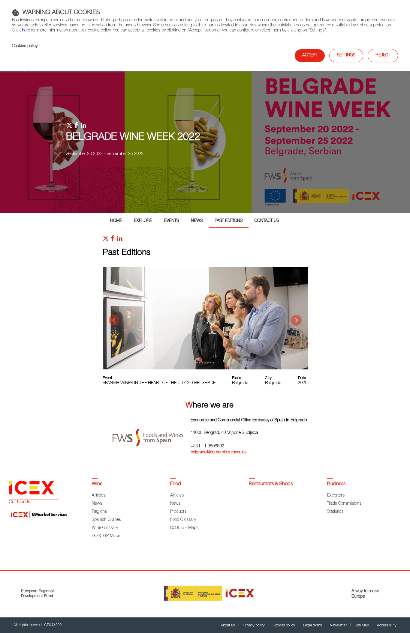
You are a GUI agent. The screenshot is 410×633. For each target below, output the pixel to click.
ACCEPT (309, 55)
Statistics (335, 512)
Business (336, 484)
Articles (98, 496)
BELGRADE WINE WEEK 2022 (133, 138)
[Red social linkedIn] (120, 240)
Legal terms (313, 625)
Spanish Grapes (106, 520)
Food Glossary (183, 520)
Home (116, 221)
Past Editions (229, 221)
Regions (99, 512)
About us (228, 625)
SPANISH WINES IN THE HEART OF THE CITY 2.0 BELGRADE (159, 383)
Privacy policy (254, 625)
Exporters (336, 496)
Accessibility (386, 625)
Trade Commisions (344, 504)
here (26, 30)
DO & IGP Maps (106, 536)
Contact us (267, 221)
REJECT (382, 55)
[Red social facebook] (113, 240)
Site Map (362, 625)
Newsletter (339, 625)
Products (178, 512)
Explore (143, 221)
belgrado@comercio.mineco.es (218, 452)
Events (171, 221)
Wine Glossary (105, 528)
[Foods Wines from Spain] (152, 435)
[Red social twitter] (106, 240)
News (197, 221)
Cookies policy (25, 46)
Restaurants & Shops (271, 484)
